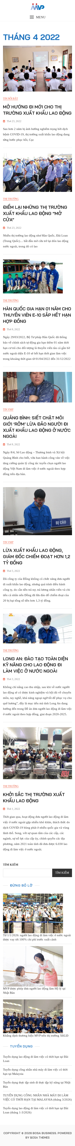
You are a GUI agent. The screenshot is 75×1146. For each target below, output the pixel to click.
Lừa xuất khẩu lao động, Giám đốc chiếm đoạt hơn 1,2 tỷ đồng (36, 556)
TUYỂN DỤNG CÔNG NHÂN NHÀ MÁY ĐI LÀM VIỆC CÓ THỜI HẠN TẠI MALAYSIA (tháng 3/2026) (37, 1097)
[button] (37, 17)
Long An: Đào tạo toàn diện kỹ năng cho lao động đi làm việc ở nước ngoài (35, 665)
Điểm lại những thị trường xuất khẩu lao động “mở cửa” (35, 213)
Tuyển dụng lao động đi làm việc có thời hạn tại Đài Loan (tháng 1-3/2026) (35, 1110)
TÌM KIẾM (10, 864)
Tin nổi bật (10, 98)
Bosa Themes (40, 1137)
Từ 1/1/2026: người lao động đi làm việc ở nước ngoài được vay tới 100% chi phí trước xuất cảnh (37, 937)
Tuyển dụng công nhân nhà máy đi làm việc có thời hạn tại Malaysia (35, 1071)
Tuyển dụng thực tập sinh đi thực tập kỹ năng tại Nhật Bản (36, 1084)
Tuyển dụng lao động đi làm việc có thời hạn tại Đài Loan (35, 1059)
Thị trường (11, 198)
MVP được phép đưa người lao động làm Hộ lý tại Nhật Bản (34, 990)
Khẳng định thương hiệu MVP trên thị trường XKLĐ (35, 1035)
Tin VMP (8, 409)
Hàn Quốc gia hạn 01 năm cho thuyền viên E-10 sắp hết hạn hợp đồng (37, 315)
